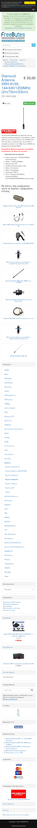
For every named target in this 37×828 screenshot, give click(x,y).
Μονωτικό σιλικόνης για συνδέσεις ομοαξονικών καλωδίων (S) (19, 263)
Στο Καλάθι (30, 103)
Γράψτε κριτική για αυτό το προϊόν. (17, 815)
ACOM (7, 370)
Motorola (7, 521)
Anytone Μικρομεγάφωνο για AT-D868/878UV (18, 243)
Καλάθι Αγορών (8, 672)
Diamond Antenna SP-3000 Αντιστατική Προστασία (18, 300)
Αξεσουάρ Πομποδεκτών (13, 543)
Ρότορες (7, 559)
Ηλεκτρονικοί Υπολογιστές (14, 429)
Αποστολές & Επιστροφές (12, 602)
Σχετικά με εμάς (9, 610)
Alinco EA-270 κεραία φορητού (16, 751)
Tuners (7, 492)
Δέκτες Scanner (10, 408)
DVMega (7, 404)
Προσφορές (7, 618)
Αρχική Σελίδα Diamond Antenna (18, 799)
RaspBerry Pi (9, 551)
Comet (7, 391)
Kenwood (7, 505)
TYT (6, 530)
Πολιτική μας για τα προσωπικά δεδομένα (21, 7)
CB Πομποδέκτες (10, 395)
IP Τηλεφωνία (9, 446)
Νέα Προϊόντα (8, 647)
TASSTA (7, 568)
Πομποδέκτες (9, 538)
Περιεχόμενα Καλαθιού (12, 50)
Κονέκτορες (9, 500)
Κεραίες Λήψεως (11, 484)
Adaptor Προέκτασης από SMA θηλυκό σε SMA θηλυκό (18, 206)
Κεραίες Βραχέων (11, 475)
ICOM (6, 442)
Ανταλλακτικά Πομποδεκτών (14, 547)
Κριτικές (7, 103)
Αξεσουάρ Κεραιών (11, 496)
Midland (7, 517)
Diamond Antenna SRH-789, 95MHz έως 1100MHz (18, 281)
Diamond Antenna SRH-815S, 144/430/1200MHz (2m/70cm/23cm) (15, 83)
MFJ (6, 513)
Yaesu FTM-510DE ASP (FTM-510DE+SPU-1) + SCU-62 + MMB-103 (18, 635)
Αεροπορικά (9, 383)
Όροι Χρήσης (7, 606)
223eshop (22, 826)
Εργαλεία (8, 421)
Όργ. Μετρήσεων (10, 534)
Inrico (6, 450)
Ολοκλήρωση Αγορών (11, 53)
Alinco (6, 374)
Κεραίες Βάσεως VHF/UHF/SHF (16, 471)
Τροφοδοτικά (9, 564)
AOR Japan (8, 378)
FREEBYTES (24, 822)
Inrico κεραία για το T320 (14, 753)
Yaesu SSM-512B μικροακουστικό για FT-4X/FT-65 (18, 225)
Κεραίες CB (9, 488)
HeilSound (8, 425)
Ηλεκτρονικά (9, 454)
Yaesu (6, 576)
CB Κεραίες (9, 399)
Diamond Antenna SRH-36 (18, 356)
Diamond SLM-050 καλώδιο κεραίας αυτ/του (19, 318)
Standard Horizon (10, 526)
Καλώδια (8, 458)
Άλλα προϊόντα (8, 804)
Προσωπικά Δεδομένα (10, 604)
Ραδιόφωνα (9, 555)
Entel (6, 412)
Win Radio (8, 572)
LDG (6, 509)
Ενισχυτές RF (9, 416)
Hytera (7, 433)
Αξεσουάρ (8, 387)
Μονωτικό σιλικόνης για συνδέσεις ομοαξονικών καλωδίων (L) (19, 338)
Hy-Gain (7, 437)
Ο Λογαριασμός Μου (11, 56)
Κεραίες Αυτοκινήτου (12, 467)
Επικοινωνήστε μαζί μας (11, 608)
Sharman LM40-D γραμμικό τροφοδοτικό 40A (18, 664)
